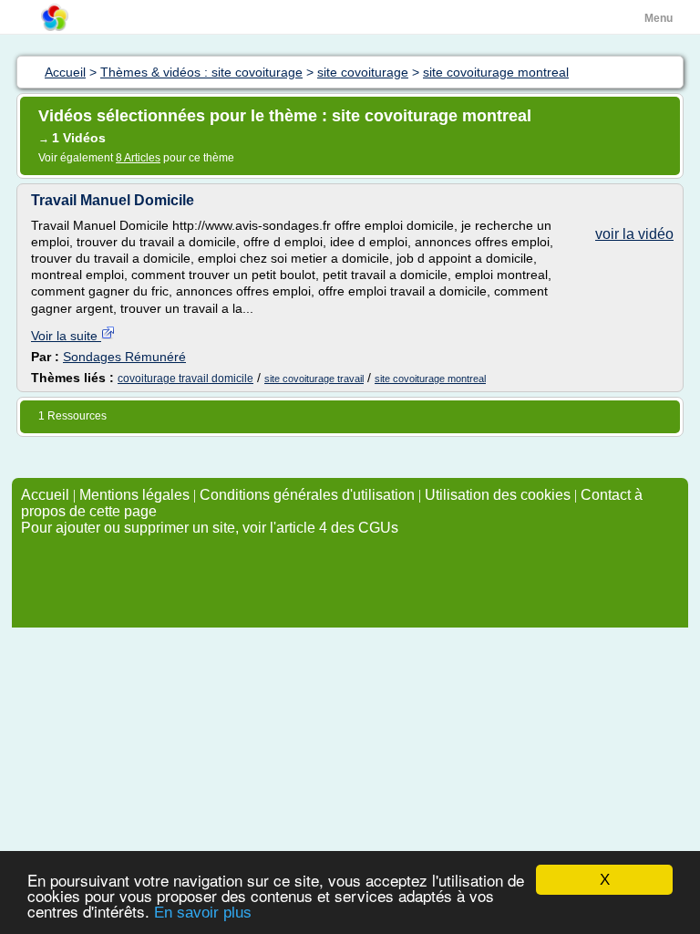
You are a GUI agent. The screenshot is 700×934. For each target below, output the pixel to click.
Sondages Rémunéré (124, 356)
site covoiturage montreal (430, 378)
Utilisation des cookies (498, 495)
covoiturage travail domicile (185, 378)
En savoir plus (203, 912)
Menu (658, 18)
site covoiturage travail (314, 378)
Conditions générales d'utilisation (307, 495)
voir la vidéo (634, 234)
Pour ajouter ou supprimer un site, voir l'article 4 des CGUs (209, 527)
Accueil (45, 495)
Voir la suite (66, 335)
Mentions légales (134, 495)
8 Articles (138, 157)
